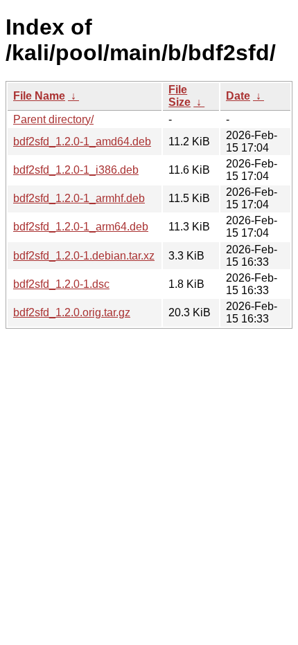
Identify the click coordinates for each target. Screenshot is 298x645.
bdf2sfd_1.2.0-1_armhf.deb (79, 198)
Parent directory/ (53, 119)
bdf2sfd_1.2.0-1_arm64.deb (80, 227)
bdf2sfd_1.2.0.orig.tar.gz (71, 312)
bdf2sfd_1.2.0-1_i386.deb (76, 170)
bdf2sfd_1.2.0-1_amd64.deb (82, 141)
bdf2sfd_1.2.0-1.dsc (61, 284)
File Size (179, 96)
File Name (39, 96)
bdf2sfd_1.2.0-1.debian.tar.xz (84, 256)
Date (238, 96)
